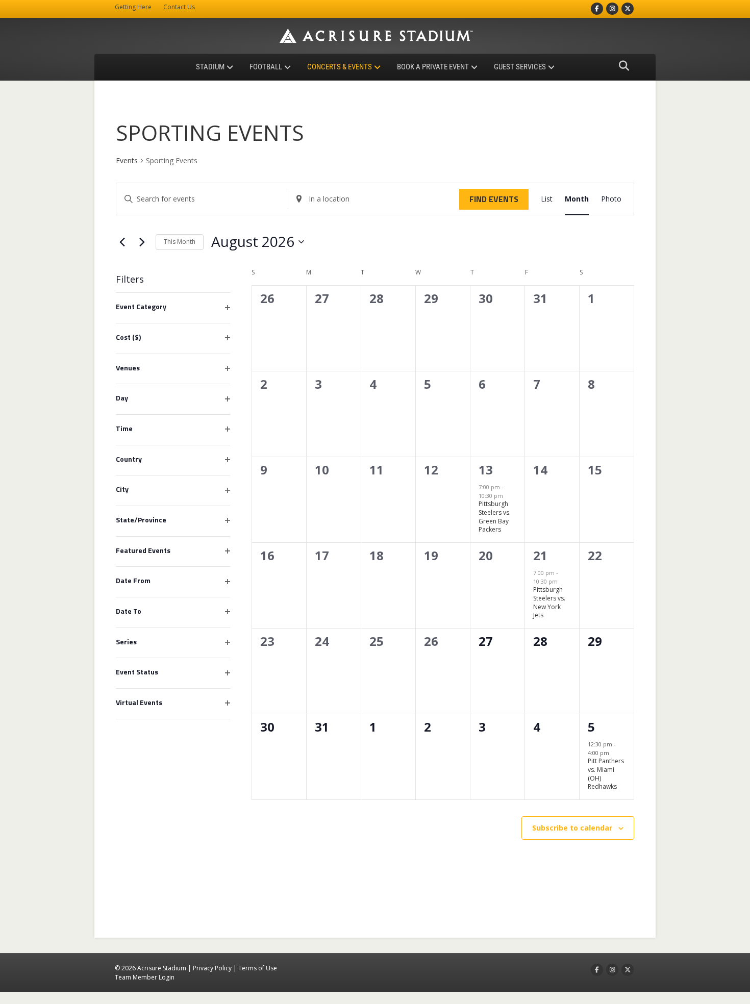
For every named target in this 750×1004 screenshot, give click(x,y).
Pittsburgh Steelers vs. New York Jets (549, 602)
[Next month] (142, 242)
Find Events (493, 199)
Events (127, 160)
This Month (179, 241)
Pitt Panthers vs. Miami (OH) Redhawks (606, 774)
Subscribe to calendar (572, 828)
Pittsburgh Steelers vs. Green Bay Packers (495, 516)
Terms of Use (257, 968)
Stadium (210, 66)
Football (265, 66)
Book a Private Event (433, 66)
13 (486, 469)
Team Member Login (144, 977)
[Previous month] (122, 242)
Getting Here (133, 7)
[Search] (621, 66)
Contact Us (179, 7)
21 (540, 555)
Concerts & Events (339, 66)
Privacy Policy (212, 968)
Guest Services (520, 66)
